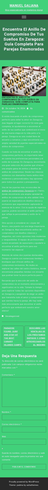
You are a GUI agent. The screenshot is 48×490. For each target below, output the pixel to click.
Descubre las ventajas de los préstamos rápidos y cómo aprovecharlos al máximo (35, 336)
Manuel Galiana (24, 5)
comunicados (8, 112)
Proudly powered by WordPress (24, 482)
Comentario (8, 375)
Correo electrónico (12, 424)
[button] (24, 17)
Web (4, 436)
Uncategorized (12, 316)
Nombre (6, 412)
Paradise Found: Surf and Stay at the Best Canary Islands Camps (13, 336)
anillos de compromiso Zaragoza (18, 191)
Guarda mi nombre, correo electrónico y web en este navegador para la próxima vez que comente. (23, 456)
